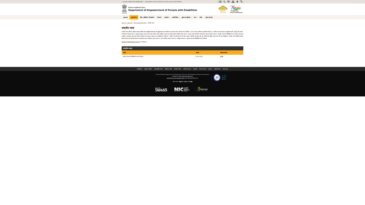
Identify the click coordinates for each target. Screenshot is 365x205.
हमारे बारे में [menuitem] (133, 17)
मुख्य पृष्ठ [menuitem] (125, 17)
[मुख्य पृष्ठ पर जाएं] (220, 1)
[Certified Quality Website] (217, 77)
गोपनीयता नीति (177, 69)
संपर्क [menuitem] (201, 17)
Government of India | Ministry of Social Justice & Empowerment (163, 1)
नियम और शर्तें (202, 69)
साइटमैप (195, 69)
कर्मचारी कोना (217, 69)
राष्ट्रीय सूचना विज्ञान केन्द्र (187, 76)
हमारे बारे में (129, 23)
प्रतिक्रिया (139, 69)
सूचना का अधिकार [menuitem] (186, 17)
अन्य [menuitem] (195, 17)
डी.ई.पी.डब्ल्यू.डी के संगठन (140, 23)
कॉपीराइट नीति (168, 69)
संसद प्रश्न (225, 69)
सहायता (210, 69)
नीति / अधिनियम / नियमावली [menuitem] (147, 17)
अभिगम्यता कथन (187, 69)
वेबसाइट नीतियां (148, 69)
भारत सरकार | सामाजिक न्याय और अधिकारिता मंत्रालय (133, 1)
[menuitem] (224, 1)
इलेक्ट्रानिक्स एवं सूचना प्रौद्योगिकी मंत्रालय (176, 78)
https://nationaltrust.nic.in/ (131, 42)
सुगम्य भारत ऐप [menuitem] (209, 17)
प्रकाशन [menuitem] (166, 17)
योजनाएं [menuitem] (159, 17)
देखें (221, 56)
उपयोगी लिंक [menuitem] (175, 17)
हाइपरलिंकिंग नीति (158, 69)
